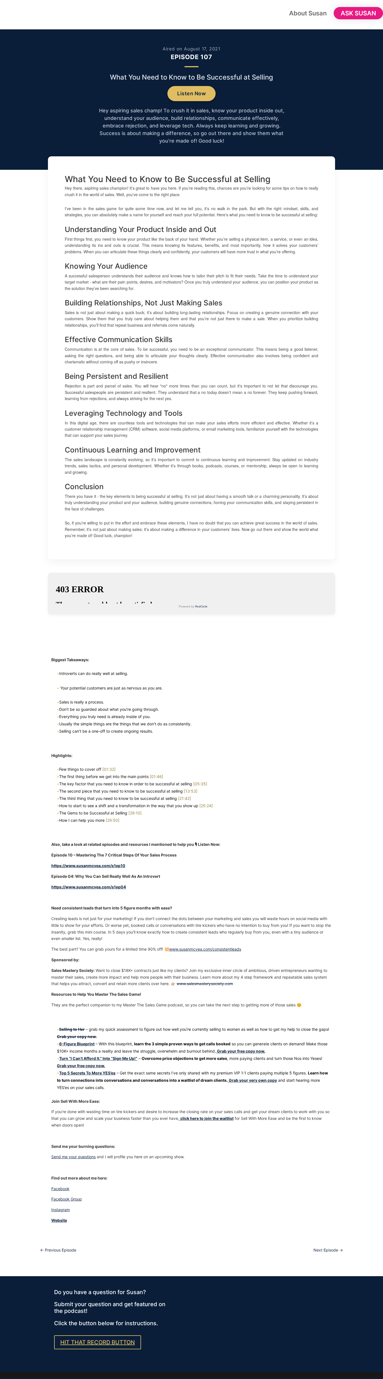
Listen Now (191, 93)
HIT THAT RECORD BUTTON (97, 1342)
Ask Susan (358, 13)
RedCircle (201, 606)
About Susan (308, 14)
